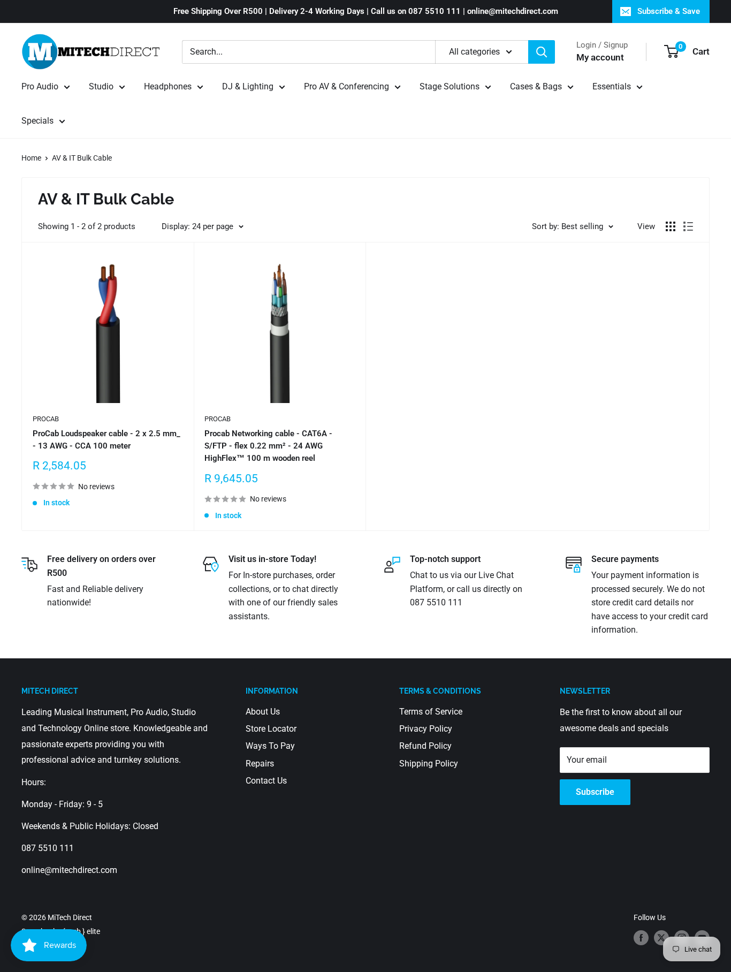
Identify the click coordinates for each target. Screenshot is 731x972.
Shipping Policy (428, 763)
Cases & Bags (536, 86)
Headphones (168, 86)
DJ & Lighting (247, 86)
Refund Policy (425, 746)
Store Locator (271, 729)
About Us (263, 712)
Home (31, 158)
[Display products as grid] (670, 226)
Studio (101, 86)
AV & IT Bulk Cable (82, 158)
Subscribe (595, 792)
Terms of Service (430, 712)
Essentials (611, 86)
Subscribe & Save (668, 11)
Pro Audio (39, 86)
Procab (46, 419)
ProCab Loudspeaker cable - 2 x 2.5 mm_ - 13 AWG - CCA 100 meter (106, 440)
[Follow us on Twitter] (661, 937)
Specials (37, 121)
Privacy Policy (425, 729)
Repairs (260, 763)
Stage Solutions (449, 86)
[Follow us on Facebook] (641, 937)
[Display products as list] (688, 226)
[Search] (541, 52)
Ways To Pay (270, 746)
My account (600, 57)
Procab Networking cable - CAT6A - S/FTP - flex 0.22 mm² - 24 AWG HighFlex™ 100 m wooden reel (268, 446)
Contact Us (266, 781)
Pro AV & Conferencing (346, 86)
